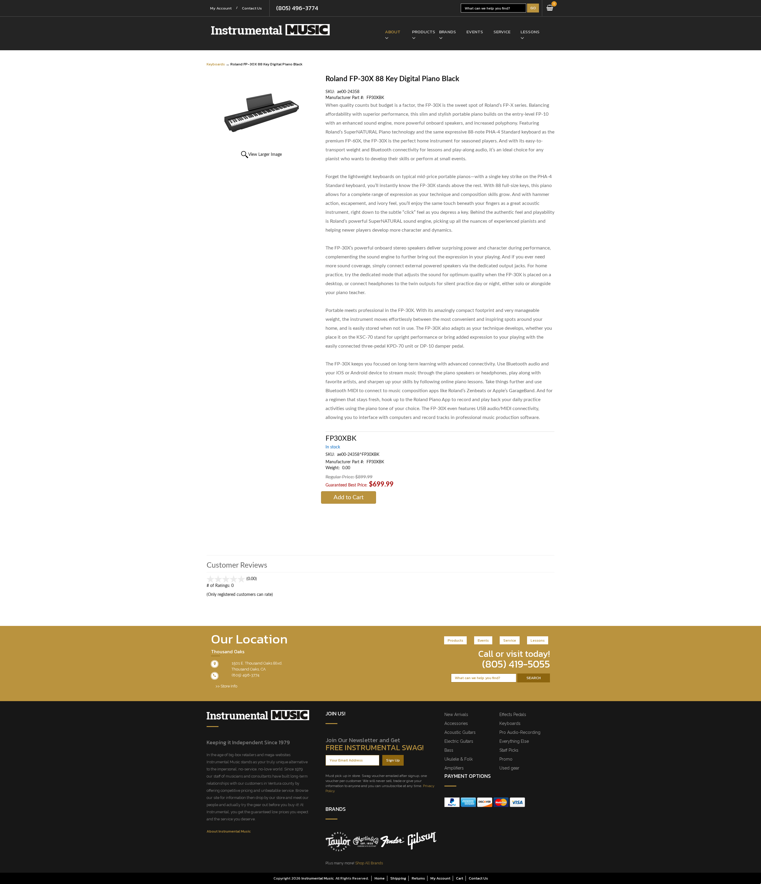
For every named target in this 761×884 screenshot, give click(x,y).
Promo (505, 759)
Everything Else (514, 741)
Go (533, 8)
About (392, 31)
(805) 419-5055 (516, 664)
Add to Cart (349, 497)
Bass (448, 750)
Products (421, 31)
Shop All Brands (369, 863)
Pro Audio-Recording (519, 732)
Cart (459, 878)
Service (501, 31)
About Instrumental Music (229, 831)
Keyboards (216, 64)
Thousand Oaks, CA (249, 669)
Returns (418, 878)
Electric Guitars (458, 741)
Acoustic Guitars (460, 732)
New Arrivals (456, 714)
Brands (447, 31)
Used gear (509, 768)
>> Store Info (226, 686)
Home (380, 878)
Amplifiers (454, 768)
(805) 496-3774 (297, 8)
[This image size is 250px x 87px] (270, 29)
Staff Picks (508, 750)
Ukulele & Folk (458, 759)
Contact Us (252, 8)
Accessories (456, 723)
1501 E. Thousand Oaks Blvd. (257, 663)
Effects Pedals (512, 714)
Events (474, 31)
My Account (221, 8)
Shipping (398, 878)
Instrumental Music (317, 878)
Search (533, 678)
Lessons (530, 31)
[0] (549, 8)
